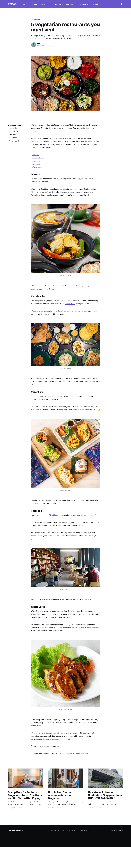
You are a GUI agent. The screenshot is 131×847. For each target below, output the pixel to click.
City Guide (59, 4)
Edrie (39, 44)
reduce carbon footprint (61, 739)
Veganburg (13, 134)
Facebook (77, 753)
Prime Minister (89, 381)
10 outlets (47, 285)
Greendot (13, 128)
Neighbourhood (46, 4)
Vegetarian (35, 19)
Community (70, 4)
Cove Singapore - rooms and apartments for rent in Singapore (69, 830)
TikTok (87, 753)
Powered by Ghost (117, 830)
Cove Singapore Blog (14, 830)
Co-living (33, 4)
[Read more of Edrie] (33, 44)
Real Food (13, 138)
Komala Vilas (14, 131)
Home (24, 4)
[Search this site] (121, 4)
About (95, 4)
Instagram (68, 753)
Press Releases (84, 4)
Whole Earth (14, 141)
